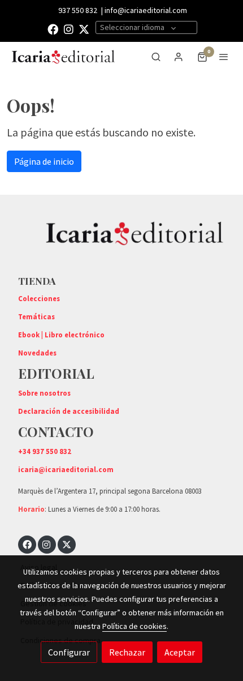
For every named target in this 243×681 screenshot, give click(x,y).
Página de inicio (44, 161)
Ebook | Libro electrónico (61, 334)
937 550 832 (77, 10)
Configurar (69, 652)
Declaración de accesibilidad (68, 411)
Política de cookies (134, 626)
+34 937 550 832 (44, 451)
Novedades (37, 352)
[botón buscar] (156, 57)
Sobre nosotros (44, 392)
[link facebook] (52, 28)
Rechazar (127, 652)
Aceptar (179, 652)
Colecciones (39, 298)
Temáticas (36, 316)
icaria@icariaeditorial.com (66, 469)
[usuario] (178, 57)
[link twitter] (84, 28)
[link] (63, 57)
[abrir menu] (224, 57)
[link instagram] (68, 28)
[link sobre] (121, 240)
